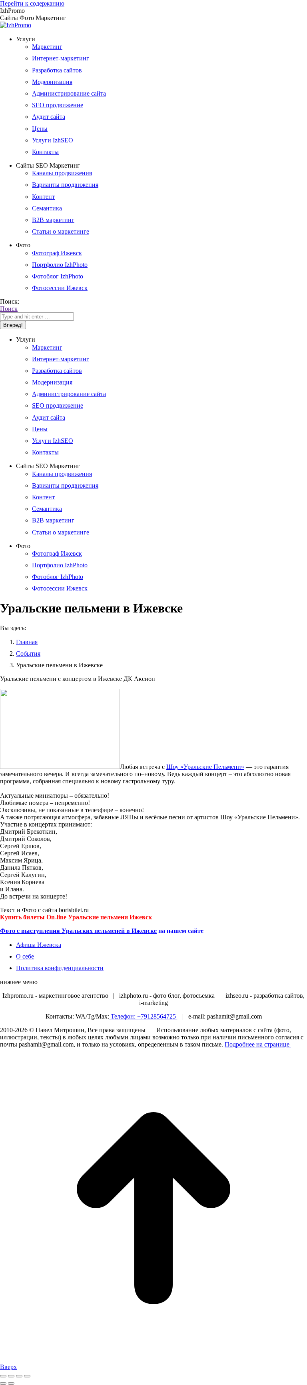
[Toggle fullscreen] (19, 1376)
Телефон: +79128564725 (143, 1016)
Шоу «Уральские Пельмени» (205, 766)
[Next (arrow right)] (11, 1383)
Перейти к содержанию (32, 3)
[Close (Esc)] (3, 1376)
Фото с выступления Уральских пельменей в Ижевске (78, 930)
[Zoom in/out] (27, 1376)
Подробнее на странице (258, 1044)
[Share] (11, 1376)
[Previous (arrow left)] (3, 1383)
